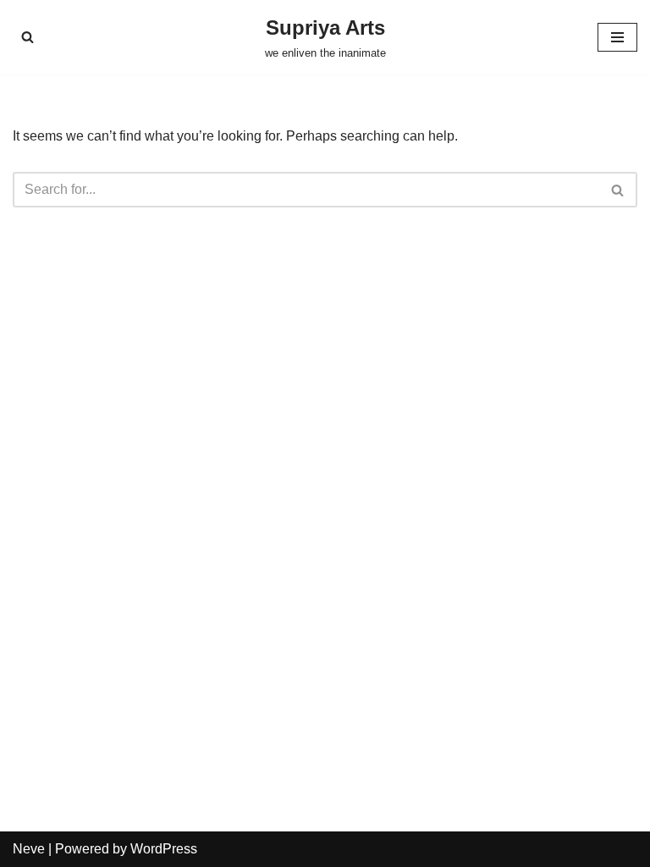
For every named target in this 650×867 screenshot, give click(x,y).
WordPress (163, 849)
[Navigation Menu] (617, 37)
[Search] (27, 36)
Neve (29, 849)
